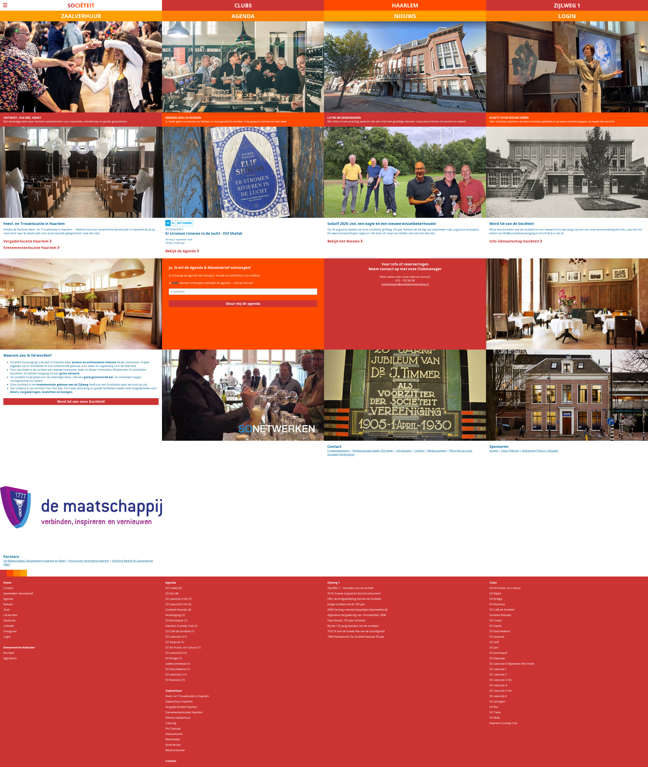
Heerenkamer (174, 734)
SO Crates (495, 620)
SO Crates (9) (173, 588)
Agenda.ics (10, 658)
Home (7, 582)
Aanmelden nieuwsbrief (18, 593)
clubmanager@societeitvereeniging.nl (405, 284)
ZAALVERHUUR (81, 16)
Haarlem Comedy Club (503, 723)
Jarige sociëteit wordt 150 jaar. (346, 604)
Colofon (419, 451)
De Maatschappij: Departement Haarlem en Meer (34, 561)
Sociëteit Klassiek (500, 615)
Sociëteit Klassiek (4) (178, 609)
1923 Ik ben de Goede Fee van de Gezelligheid (356, 631)
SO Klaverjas (497, 658)
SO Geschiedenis (499, 631)
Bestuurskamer (175, 750)
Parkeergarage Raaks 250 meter (372, 451)
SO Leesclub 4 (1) (176, 636)
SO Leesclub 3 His (500, 680)
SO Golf (494, 642)
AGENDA (243, 16)
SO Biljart (495, 593)
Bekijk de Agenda (181, 251)
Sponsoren (498, 446)
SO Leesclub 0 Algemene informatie (511, 664)
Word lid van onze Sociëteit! (81, 401)
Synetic (493, 451)
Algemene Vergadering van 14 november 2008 (356, 615)
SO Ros (493, 707)
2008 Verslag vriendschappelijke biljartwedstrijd (357, 609)
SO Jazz (494, 647)
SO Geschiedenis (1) (177, 669)
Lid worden (10, 615)
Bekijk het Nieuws (343, 241)
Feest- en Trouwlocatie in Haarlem (187, 696)
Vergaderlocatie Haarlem (26, 241)
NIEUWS (405, 16)
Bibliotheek (172, 739)
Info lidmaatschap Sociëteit (514, 241)
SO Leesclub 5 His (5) (178, 604)
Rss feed (8, 653)
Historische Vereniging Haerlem (89, 561)
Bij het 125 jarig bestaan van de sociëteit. (353, 626)
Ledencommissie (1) (177, 664)
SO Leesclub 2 (498, 674)
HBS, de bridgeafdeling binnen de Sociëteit (354, 599)
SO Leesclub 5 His (500, 691)
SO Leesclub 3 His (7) (178, 599)
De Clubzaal (172, 728)
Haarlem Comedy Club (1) (181, 626)
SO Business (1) (175, 680)
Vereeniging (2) (175, 615)
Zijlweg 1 (333, 582)
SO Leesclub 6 (498, 696)
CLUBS (243, 5)
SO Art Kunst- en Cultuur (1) (183, 647)
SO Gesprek (496, 636)
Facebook (9, 620)
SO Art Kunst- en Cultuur (505, 588)
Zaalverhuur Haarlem (179, 701)
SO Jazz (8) (172, 593)
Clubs (493, 582)
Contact (334, 446)
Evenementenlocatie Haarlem (30, 247)
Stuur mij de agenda (243, 303)
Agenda (8, 599)
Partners (11, 556)
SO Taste (495, 712)
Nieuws (8, 604)
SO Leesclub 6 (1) (176, 653)
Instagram (10, 631)
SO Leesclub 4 (498, 685)
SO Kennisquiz (498, 653)
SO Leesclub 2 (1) (176, 674)
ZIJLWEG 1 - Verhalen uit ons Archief (350, 588)
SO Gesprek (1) (174, 642)
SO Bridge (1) (173, 658)
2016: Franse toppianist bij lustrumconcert (354, 593)
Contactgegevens (338, 451)
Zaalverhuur (173, 691)
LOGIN (567, 16)
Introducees (403, 451)
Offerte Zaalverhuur (178, 718)
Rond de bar (173, 745)
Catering (170, 723)
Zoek (6, 609)
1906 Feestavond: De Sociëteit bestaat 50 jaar (355, 636)
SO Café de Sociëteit (502, 609)
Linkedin (8, 626)
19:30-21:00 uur (203, 233)
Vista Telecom (510, 451)
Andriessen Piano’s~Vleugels (540, 451)
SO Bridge (495, 599)
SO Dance (495, 626)
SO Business (497, 604)
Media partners (437, 451)
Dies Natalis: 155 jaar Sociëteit (346, 620)
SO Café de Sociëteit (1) (179, 631)
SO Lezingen (497, 701)
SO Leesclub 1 (498, 669)
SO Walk (494, 718)
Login (7, 636)
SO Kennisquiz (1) (176, 620)
